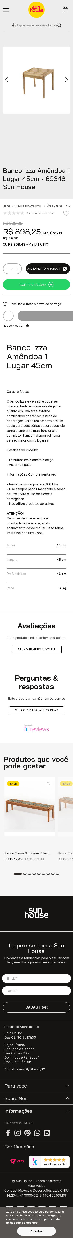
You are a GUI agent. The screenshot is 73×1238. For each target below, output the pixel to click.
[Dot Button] (18, 874)
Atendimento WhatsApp (44, 269)
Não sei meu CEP (13, 325)
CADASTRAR (36, 1007)
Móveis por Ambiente (28, 205)
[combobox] (36, 25)
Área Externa (54, 205)
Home (6, 205)
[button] (12, 25)
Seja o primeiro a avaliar (36, 649)
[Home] (36, 913)
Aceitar (36, 1231)
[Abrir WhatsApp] (63, 1228)
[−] (9, 269)
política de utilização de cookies (33, 1220)
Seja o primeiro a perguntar (36, 710)
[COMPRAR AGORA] (36, 284)
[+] (16, 269)
